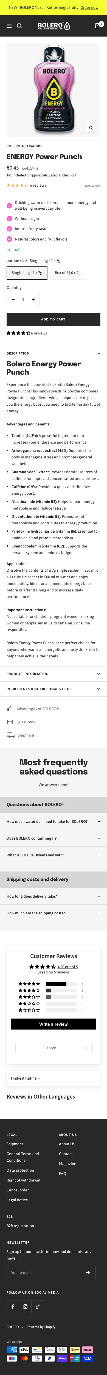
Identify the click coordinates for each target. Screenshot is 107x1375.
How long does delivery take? (32, 896)
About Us (67, 1144)
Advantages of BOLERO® (37, 709)
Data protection (20, 1170)
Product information (28, 674)
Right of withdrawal (23, 1180)
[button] (19, 333)
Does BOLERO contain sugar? (32, 838)
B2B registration (20, 1226)
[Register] (88, 1272)
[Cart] (97, 25)
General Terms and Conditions (23, 1157)
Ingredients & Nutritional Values (39, 689)
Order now (89, 7)
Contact (66, 1154)
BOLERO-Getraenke (25, 146)
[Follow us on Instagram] (25, 1307)
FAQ (62, 1173)
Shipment (26, 735)
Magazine (67, 1163)
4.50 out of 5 (68, 967)
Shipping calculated (42, 175)
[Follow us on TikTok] (37, 1307)
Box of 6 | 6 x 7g (68, 272)
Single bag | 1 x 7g (27, 272)
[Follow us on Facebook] (13, 1307)
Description (18, 353)
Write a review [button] (53, 1024)
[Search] (19, 25)
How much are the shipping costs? (36, 913)
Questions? (25, 722)
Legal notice (17, 1200)
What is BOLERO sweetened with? (35, 855)
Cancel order (18, 1190)
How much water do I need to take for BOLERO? (47, 821)
